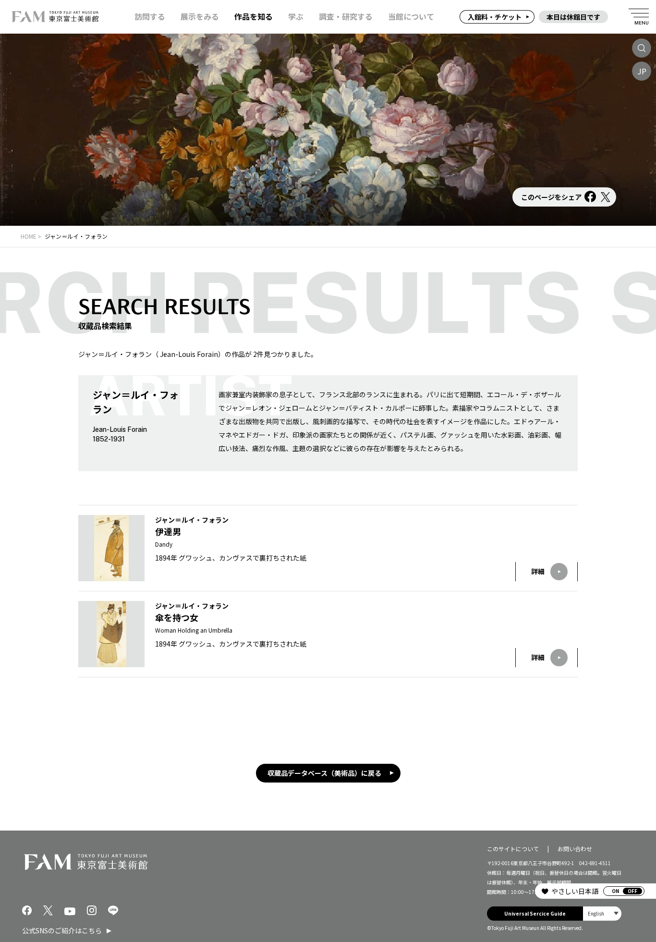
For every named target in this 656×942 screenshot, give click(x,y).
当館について (411, 16)
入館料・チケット (495, 17)
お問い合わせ (575, 848)
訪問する (149, 16)
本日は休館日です (573, 17)
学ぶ (296, 16)
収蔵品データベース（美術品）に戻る (324, 773)
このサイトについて (513, 848)
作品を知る (253, 16)
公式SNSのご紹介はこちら (62, 930)
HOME (28, 236)
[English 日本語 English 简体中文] (602, 913)
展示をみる (200, 16)
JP (641, 71)
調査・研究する (346, 16)
